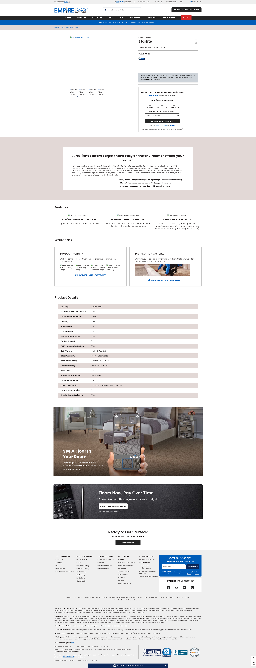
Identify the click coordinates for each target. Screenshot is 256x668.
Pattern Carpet (72, 28)
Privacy (197, 574)
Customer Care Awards (126, 563)
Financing (158, 2)
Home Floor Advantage (147, 559)
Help (181, 2)
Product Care (60, 569)
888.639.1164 (189, 581)
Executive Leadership (125, 566)
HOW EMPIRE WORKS (144, 2)
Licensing (69, 597)
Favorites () (197, 2)
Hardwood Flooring (82, 569)
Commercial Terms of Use (118, 597)
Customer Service (63, 556)
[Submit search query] (105, 9)
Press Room (122, 569)
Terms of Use (89, 597)
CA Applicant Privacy (151, 597)
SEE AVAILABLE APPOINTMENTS (162, 121)
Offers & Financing (105, 556)
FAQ (57, 566)
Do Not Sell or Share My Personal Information (127, 600)
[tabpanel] (128, 168)
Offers (186, 18)
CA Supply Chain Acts (167, 597)
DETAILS (152, 23)
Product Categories (84, 556)
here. (73, 643)
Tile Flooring (80, 575)
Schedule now (145, 80)
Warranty (59, 563)
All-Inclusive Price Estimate (148, 577)
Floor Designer (171, 2)
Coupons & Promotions (106, 559)
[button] (128, 666)
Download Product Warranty (91, 275)
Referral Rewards (103, 569)
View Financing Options (113, 506)
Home (56, 28)
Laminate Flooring (82, 566)
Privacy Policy (78, 597)
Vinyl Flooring (81, 572)
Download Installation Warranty (166, 280)
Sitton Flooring (81, 581)
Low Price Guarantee (105, 566)
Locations (121, 577)
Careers (121, 559)
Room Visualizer (81, 559)
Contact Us (59, 559)
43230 (66, 2)
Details (116, 511)
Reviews (122, 2)
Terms (189, 574)
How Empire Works (146, 556)
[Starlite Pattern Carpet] (95, 61)
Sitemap (180, 597)
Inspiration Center (124, 583)
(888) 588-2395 (68, 657)
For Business (80, 578)
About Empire (123, 556)
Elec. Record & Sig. (136, 597)
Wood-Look (162, 107)
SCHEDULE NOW (128, 542)
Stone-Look (174, 107)
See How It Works (70, 469)
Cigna (187, 597)
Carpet (63, 28)
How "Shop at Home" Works (65, 572)
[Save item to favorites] (196, 42)
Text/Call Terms (101, 597)
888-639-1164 (161, 125)
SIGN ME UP (193, 567)
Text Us (172, 125)
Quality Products (145, 568)
